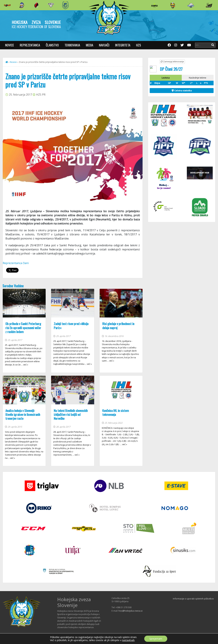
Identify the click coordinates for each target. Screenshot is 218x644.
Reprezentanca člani (16, 263)
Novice (9, 45)
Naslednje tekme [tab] (197, 77)
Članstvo (52, 45)
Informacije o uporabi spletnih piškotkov (193, 598)
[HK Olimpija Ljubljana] (154, 5)
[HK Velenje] (209, 5)
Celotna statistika (183, 90)
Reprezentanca (30, 45)
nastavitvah (128, 640)
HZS (138, 45)
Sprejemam (155, 638)
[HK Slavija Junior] (172, 5)
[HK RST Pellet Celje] (65, 5)
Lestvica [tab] (166, 77)
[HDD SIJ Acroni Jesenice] (36, 5)
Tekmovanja (72, 45)
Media (89, 45)
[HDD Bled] (7, 5)
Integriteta (122, 45)
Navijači (104, 45)
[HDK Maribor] (51, 5)
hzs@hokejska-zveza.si (131, 610)
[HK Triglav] (190, 5)
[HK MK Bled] (21, 5)
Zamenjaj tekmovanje (173, 61)
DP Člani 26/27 (171, 69)
